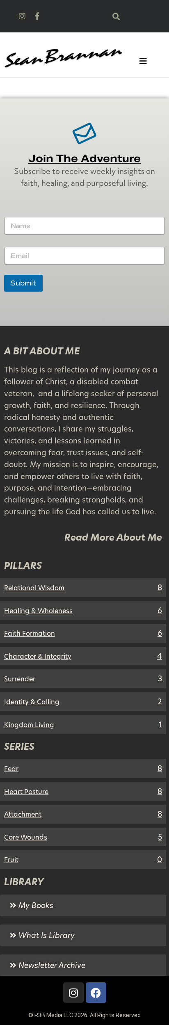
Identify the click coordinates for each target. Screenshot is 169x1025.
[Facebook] (96, 992)
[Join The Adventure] (84, 133)
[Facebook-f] (37, 16)
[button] (116, 16)
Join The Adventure (84, 158)
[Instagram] (22, 16)
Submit (23, 283)
